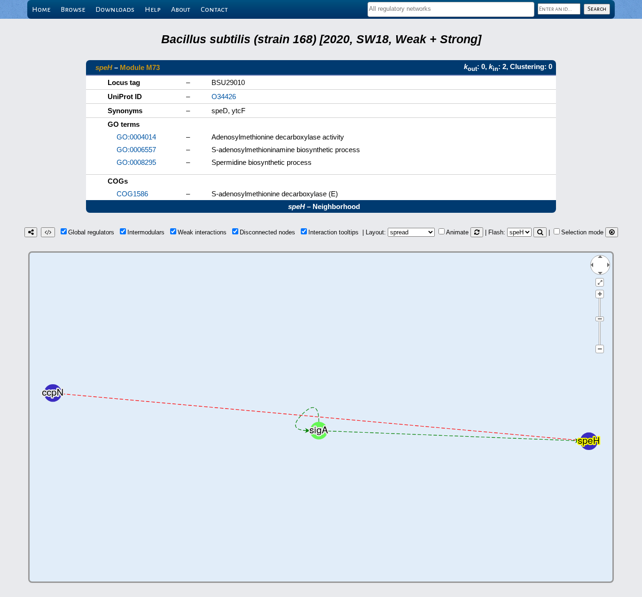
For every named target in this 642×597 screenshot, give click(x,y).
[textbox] (451, 9)
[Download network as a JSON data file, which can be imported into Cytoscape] (48, 232)
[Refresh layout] (476, 232)
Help (153, 9)
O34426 (223, 97)
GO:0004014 (136, 137)
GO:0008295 (136, 162)
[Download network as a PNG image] (30, 232)
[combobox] (451, 9)
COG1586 (132, 194)
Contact (214, 9)
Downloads (114, 9)
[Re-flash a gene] (540, 232)
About (180, 9)
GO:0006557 (136, 150)
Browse (73, 9)
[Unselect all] (611, 232)
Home (41, 9)
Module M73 (140, 67)
